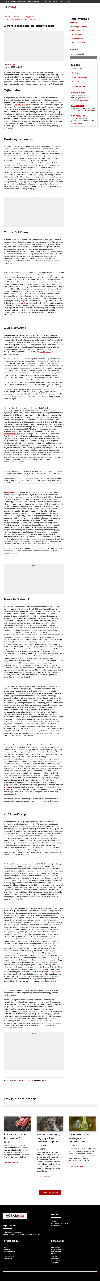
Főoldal (7, 17)
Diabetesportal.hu (9, 1252)
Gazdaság (55, 1258)
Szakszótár (76, 82)
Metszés (54, 1256)
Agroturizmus (56, 1260)
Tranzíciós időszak (77, 30)
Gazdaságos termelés (78, 27)
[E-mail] (17, 1081)
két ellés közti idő (21, 105)
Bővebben (84, 100)
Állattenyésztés (56, 1254)
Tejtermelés (74, 23)
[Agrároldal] (10, 7)
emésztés (34, 282)
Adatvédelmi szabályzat (59, 1223)
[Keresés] (96, 57)
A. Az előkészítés (76, 34)
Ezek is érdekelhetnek (20, 1099)
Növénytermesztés (57, 1250)
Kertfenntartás (56, 1252)
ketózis (22, 303)
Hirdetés (34, 32)
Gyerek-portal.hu (9, 1256)
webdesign (18, 1232)
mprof (12, 65)
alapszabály (8, 787)
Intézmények (77, 68)
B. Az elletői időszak (77, 38)
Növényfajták (77, 73)
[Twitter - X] (20, 1081)
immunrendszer (12, 492)
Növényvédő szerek (79, 77)
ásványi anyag (45, 352)
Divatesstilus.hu (8, 1254)
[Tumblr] (22, 1081)
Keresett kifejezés (77, 54)
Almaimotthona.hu (9, 1247)
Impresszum (55, 1225)
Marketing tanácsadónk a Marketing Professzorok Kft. (21, 1234)
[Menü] (95, 7)
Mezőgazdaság (56, 1247)
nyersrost (27, 693)
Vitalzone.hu (7, 1250)
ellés (47, 163)
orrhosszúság (78, 115)
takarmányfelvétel (11, 434)
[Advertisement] (34, 46)
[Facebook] (15, 1081)
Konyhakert (55, 1262)
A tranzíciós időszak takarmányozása (21, 19)
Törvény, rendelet (79, 86)
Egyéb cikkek (31, 17)
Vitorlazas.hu (7, 1258)
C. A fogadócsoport (77, 42)
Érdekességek (18, 17)
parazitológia (78, 92)
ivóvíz (58, 530)
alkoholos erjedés (53, 972)
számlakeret (77, 105)
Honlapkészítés (8, 1232)
